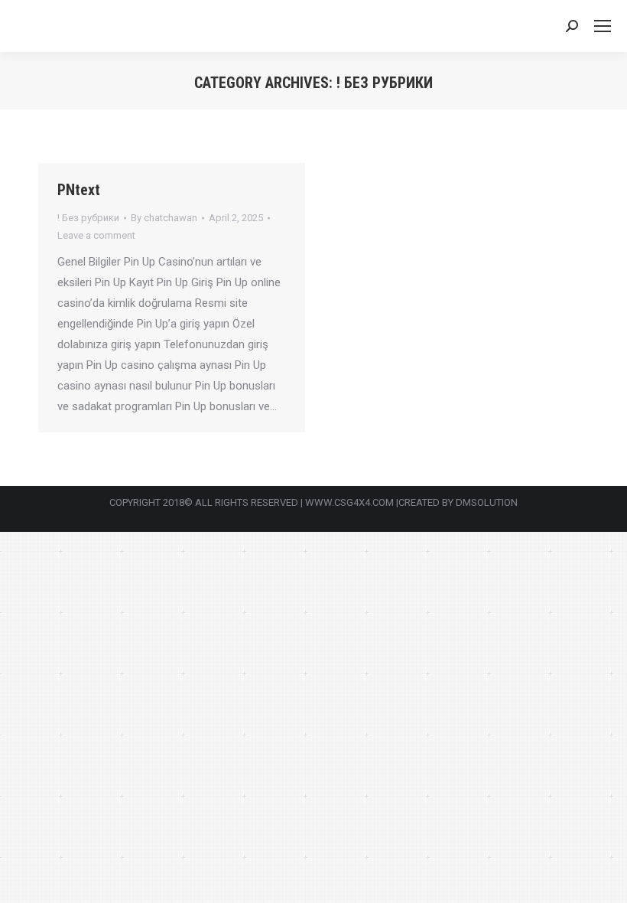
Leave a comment (96, 235)
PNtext (78, 190)
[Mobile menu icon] (602, 26)
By (164, 217)
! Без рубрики (88, 217)
